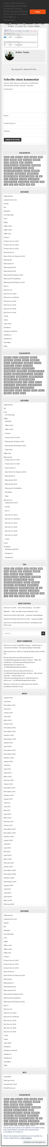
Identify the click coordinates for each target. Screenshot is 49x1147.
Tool (11, 184)
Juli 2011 (7, 803)
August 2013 (8, 743)
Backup (6, 157)
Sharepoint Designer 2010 (13, 275)
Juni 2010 (7, 848)
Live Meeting (8, 215)
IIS (5, 207)
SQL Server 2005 (10, 294)
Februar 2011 (8, 821)
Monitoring (14, 162)
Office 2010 (28, 162)
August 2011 (8, 799)
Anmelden (7, 1077)
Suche (42, 182)
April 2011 (7, 814)
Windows (7, 327)
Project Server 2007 (20, 168)
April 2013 (7, 746)
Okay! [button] (37, 12)
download (33, 157)
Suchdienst (34, 182)
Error (40, 157)
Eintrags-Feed (9, 1080)
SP (37, 176)
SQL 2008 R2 (13, 179)
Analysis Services (10, 200)
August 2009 (8, 885)
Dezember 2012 (9, 750)
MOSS (21, 162)
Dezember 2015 (9, 705)
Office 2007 (8, 226)
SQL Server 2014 (10, 305)
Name (6, 115)
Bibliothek (19, 157)
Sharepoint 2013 (33, 173)
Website (7, 131)
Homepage (13, 160)
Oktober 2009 (9, 878)
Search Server (9, 252)
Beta (12, 157)
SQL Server (22, 179)
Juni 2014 (7, 716)
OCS (5, 219)
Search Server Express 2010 (13, 171)
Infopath (7, 211)
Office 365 (7, 234)
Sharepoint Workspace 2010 (14, 282)
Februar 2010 (9, 863)
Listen (6, 162)
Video (28, 184)
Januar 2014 (8, 724)
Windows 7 (8, 335)
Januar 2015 (8, 713)
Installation (27, 160)
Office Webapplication (11, 165)
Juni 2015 (7, 709)
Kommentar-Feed (10, 1084)
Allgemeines (8, 196)
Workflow (7, 342)
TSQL (16, 184)
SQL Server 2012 (24, 182)
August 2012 (8, 761)
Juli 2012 (7, 765)
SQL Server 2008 (33, 179)
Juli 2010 (7, 844)
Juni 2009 (7, 893)
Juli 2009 (7, 889)
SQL (41, 176)
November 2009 (10, 874)
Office (6, 222)
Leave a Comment (35, 26)
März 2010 (8, 859)
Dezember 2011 (9, 788)
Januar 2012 (8, 784)
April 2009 (8, 897)
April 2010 (8, 855)
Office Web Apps (25, 165)
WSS (33, 184)
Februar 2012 (9, 780)
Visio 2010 (7, 324)
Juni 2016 (7, 701)
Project (6, 237)
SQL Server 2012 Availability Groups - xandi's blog (22, 645)
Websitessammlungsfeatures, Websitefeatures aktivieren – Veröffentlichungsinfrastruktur (19, 665)
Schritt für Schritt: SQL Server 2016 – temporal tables (23, 619)
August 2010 (8, 840)
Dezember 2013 (9, 728)
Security (27, 171)
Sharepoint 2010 (20, 173)
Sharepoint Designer (10, 176)
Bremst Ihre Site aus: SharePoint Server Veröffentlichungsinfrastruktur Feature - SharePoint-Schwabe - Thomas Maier (23, 673)
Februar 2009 (9, 904)
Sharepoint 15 (8, 173)
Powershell (8, 168)
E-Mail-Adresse (10, 123)
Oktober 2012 (9, 758)
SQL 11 (6, 179)
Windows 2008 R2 (10, 331)
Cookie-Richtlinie (26, 1138)
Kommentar (9, 89)
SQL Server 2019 (10, 312)
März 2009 (8, 900)
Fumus (12, 26)
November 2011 (9, 791)
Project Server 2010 (11, 245)
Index (19, 160)
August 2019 (8, 698)
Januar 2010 (8, 867)
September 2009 (10, 882)
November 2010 (10, 833)
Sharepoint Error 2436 (12, 651)
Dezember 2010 (10, 829)
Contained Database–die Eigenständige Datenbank (22, 648)
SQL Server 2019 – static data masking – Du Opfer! (22, 608)
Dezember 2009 (10, 870)
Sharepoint (35, 171)
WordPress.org (9, 1088)
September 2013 (10, 739)
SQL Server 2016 (10, 309)
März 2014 (8, 720)
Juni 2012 (7, 769)
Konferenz (36, 160)
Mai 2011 (7, 810)
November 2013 (10, 731)
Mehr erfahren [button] (9, 20)
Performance (36, 165)
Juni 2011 (7, 806)
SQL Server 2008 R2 (10, 182)
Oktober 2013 (9, 735)
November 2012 (10, 754)
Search (31, 168)
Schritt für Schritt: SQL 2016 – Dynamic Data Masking (23, 615)
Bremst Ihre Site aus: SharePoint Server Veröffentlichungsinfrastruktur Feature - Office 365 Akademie (22, 660)
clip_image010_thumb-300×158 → (24, 69)
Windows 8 (8, 339)
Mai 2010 (7, 851)
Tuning (22, 184)
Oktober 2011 (9, 795)
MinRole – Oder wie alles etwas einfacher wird (21, 611)
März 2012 (8, 776)
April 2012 (7, 773)
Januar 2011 (8, 825)
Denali (26, 157)
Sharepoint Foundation (26, 176)
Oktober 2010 (9, 836)
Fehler (6, 160)
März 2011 (7, 818)
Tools (6, 320)
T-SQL (6, 184)
